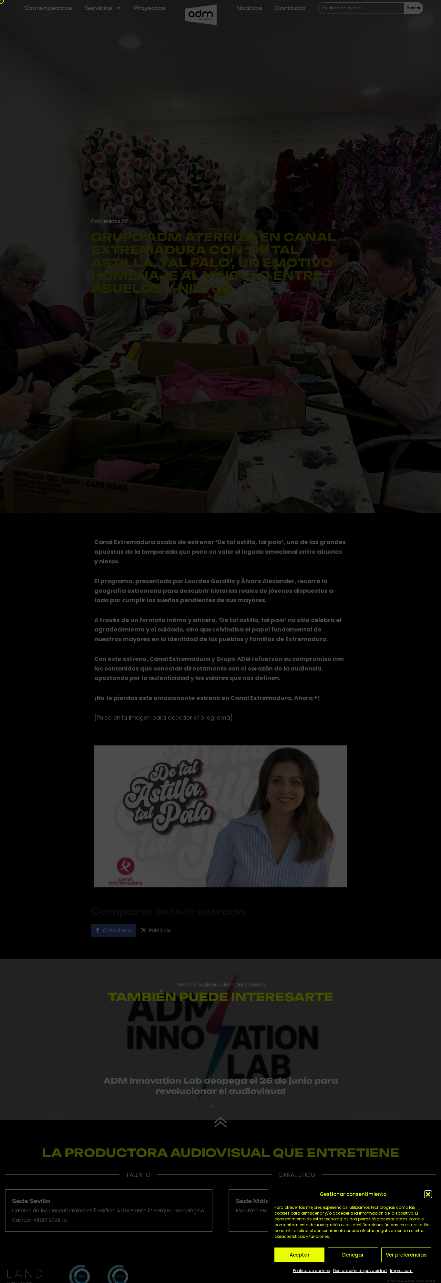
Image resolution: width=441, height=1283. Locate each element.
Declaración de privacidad (360, 1270)
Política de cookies (311, 1270)
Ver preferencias (406, 1254)
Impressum (401, 1270)
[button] (428, 1194)
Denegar (353, 1254)
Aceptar (300, 1254)
